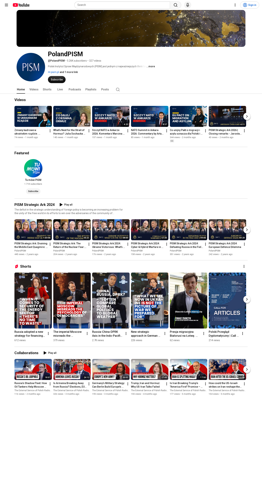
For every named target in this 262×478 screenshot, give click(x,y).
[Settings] (235, 5)
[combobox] (123, 5)
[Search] (175, 5)
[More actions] (50, 130)
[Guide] (6, 5)
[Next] (246, 116)
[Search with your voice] (187, 5)
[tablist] (131, 89)
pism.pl (54, 72)
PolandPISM (20, 250)
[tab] (21, 89)
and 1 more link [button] (69, 72)
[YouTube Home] (21, 5)
